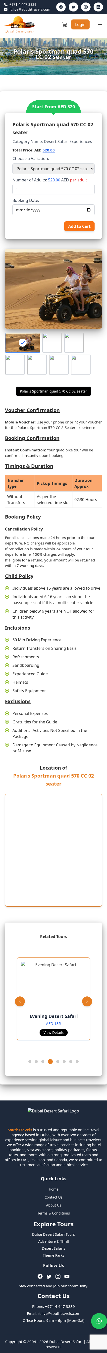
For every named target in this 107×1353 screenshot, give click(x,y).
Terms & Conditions (53, 1213)
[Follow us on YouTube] (66, 1276)
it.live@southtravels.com (27, 9)
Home (53, 1189)
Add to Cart (79, 226)
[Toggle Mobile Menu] (100, 24)
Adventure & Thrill (53, 1241)
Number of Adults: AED (49, 180)
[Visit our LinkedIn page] (98, 6)
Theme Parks (53, 1255)
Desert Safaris (53, 1248)
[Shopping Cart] (64, 24)
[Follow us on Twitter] (49, 1276)
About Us (53, 1205)
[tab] (29, 1061)
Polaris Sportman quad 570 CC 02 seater (53, 391)
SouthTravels (20, 1129)
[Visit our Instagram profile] (86, 6)
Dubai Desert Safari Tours (53, 1234)
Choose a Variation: (30, 158)
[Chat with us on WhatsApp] (99, 1321)
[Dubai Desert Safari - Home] (19, 24)
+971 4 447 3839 (20, 4)
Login (80, 24)
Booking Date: (25, 200)
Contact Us (53, 1197)
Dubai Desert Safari (65, 1341)
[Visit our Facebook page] (61, 6)
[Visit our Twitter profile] (73, 6)
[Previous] (20, 1001)
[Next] (87, 1001)
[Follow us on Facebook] (40, 1276)
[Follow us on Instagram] (57, 1276)
